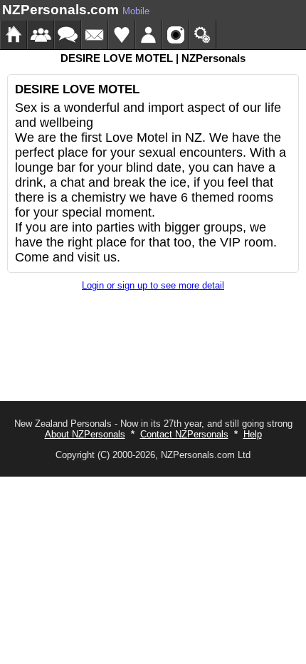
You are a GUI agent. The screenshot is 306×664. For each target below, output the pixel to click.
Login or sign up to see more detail (153, 285)
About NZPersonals (85, 434)
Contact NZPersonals (184, 434)
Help (252, 434)
